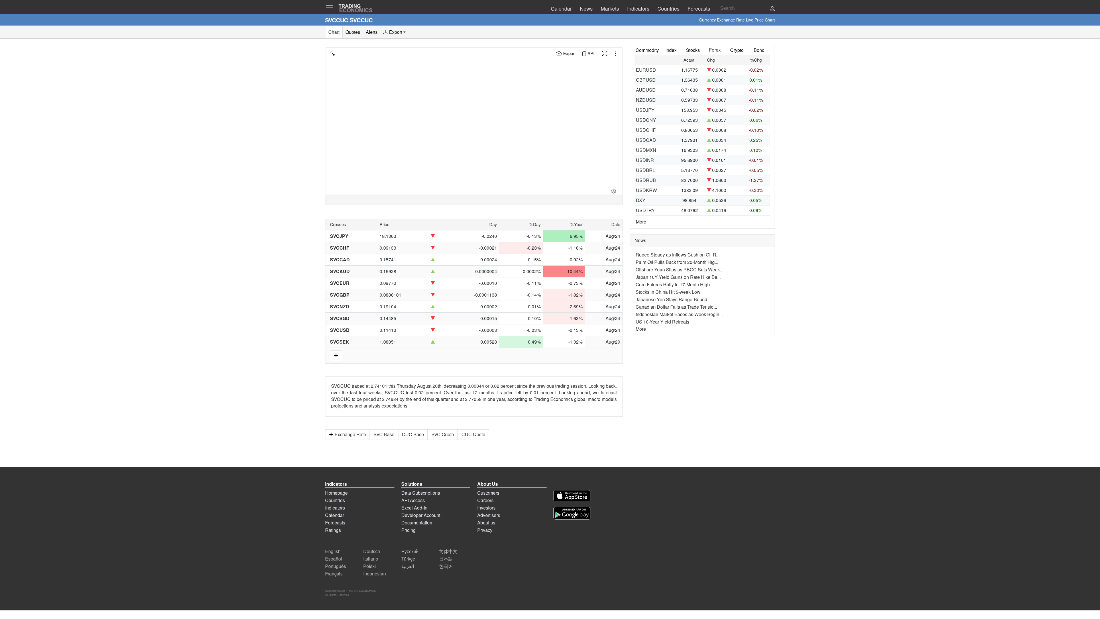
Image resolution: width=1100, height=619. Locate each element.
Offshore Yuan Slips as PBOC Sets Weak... (679, 269)
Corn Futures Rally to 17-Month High (673, 284)
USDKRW (646, 190)
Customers (488, 492)
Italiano (370, 558)
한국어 (446, 566)
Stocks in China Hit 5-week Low (668, 292)
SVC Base (384, 434)
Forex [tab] (715, 49)
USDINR (645, 160)
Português (335, 566)
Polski (369, 566)
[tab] (394, 32)
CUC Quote (473, 434)
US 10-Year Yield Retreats (662, 321)
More (641, 221)
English (333, 551)
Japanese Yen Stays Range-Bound (671, 299)
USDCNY (646, 120)
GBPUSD (646, 80)
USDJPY (645, 110)
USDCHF (646, 130)
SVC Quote (442, 434)
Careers (485, 500)
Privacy (484, 530)
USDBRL (645, 170)
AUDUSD (646, 90)
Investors (486, 507)
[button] (772, 9)
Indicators (335, 507)
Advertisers (488, 515)
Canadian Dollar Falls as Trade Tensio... (676, 306)
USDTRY (645, 210)
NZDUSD (646, 100)
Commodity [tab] (647, 50)
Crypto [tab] (737, 50)
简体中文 (448, 551)
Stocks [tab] (693, 50)
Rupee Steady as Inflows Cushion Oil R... (678, 254)
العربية (407, 566)
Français (334, 573)
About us (486, 522)
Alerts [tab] (372, 32)
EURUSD (646, 69)
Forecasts (335, 522)
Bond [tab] (759, 50)
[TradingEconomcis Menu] (331, 7)
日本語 (446, 558)
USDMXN (646, 150)
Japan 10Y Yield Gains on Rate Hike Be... (678, 277)
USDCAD (646, 140)
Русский (410, 551)
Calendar (334, 515)
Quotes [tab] (352, 32)
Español (333, 558)
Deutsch (371, 551)
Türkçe (408, 558)
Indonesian (374, 573)
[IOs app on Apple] (571, 496)
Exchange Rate (350, 434)
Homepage (336, 492)
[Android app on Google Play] (571, 514)
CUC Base (413, 434)
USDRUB (646, 180)
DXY (640, 200)
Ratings (333, 530)
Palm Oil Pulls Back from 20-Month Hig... (677, 262)
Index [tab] (671, 50)
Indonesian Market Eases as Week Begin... (679, 314)
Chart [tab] (333, 32)
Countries (335, 500)
